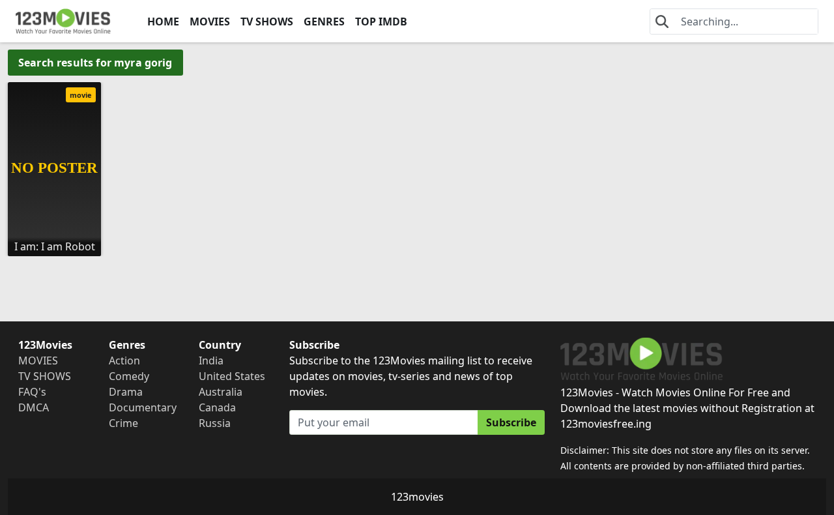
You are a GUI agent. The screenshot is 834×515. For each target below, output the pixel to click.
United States (232, 376)
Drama (126, 392)
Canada (217, 407)
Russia (215, 423)
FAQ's (32, 392)
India (211, 360)
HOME (163, 21)
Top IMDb (381, 21)
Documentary (143, 407)
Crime (123, 423)
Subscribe (511, 422)
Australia (220, 392)
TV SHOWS (266, 21)
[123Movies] (63, 21)
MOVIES (210, 21)
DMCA (33, 407)
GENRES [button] (324, 21)
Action (124, 360)
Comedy (129, 376)
